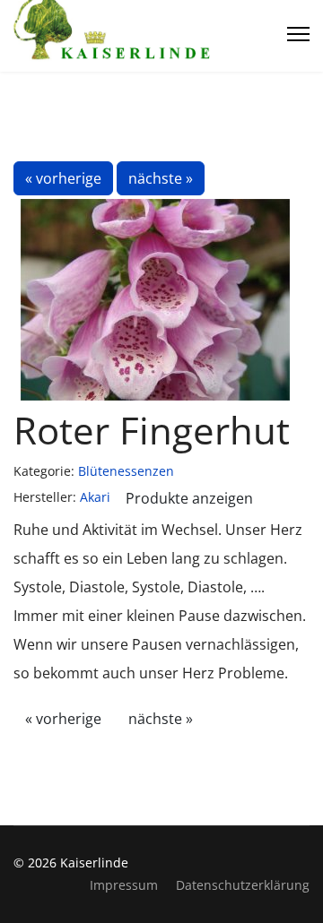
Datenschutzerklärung (243, 884)
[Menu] (298, 34)
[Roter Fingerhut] (156, 299)
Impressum (124, 884)
